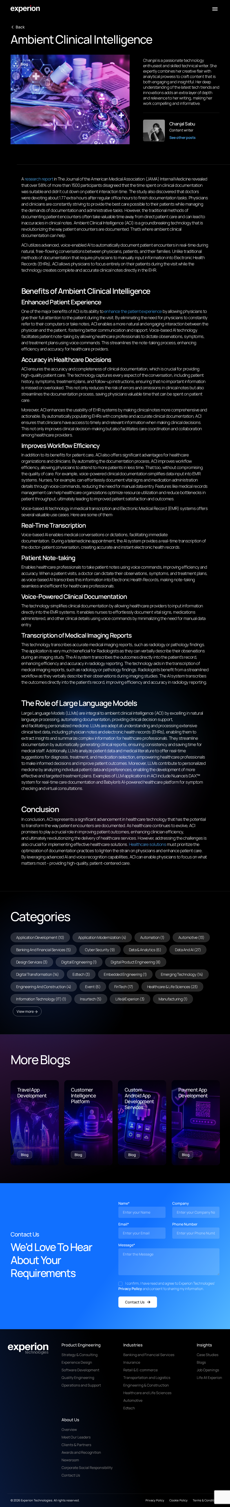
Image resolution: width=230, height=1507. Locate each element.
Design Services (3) (31, 962)
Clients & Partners (76, 1444)
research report (39, 179)
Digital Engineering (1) (79, 962)
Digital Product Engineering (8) (136, 962)
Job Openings (208, 1369)
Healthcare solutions (147, 844)
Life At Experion (209, 1377)
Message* (126, 1245)
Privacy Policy (130, 1288)
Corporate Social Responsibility (87, 1467)
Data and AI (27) (188, 949)
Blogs (201, 1362)
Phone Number (184, 1224)
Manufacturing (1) (173, 999)
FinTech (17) (123, 986)
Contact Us (134, 1302)
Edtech (129, 1408)
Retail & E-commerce (140, 1369)
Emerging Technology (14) (182, 974)
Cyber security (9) (100, 949)
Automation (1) (152, 937)
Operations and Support (81, 1385)
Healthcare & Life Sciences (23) (172, 986)
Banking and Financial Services (148, 1354)
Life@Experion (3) (130, 999)
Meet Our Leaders (76, 1437)
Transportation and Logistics (146, 1377)
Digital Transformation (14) (37, 974)
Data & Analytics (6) (145, 949)
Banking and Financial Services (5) (43, 949)
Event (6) (92, 986)
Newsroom (70, 1460)
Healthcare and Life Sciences (147, 1392)
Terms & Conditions (206, 1500)
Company (180, 1203)
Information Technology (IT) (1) (41, 999)
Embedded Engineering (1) (125, 974)
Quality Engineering (78, 1377)
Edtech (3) (81, 974)
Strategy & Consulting (79, 1354)
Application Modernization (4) (102, 937)
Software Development (80, 1369)
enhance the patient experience (133, 311)
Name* (124, 1203)
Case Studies (207, 1354)
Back (20, 27)
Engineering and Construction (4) (43, 986)
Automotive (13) (191, 937)
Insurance (131, 1362)
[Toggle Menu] (215, 9)
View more (25, 1011)
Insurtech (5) (90, 999)
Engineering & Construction (146, 1385)
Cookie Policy (178, 1500)
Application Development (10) (40, 937)
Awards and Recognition (81, 1452)
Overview (69, 1429)
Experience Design (77, 1362)
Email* (123, 1224)
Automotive (132, 1400)
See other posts (182, 137)
